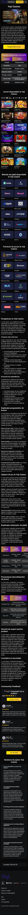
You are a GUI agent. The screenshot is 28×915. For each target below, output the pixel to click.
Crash (16, 97)
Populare (3, 97)
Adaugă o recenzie (14, 699)
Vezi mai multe (14, 752)
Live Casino (10, 98)
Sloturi (22, 97)
